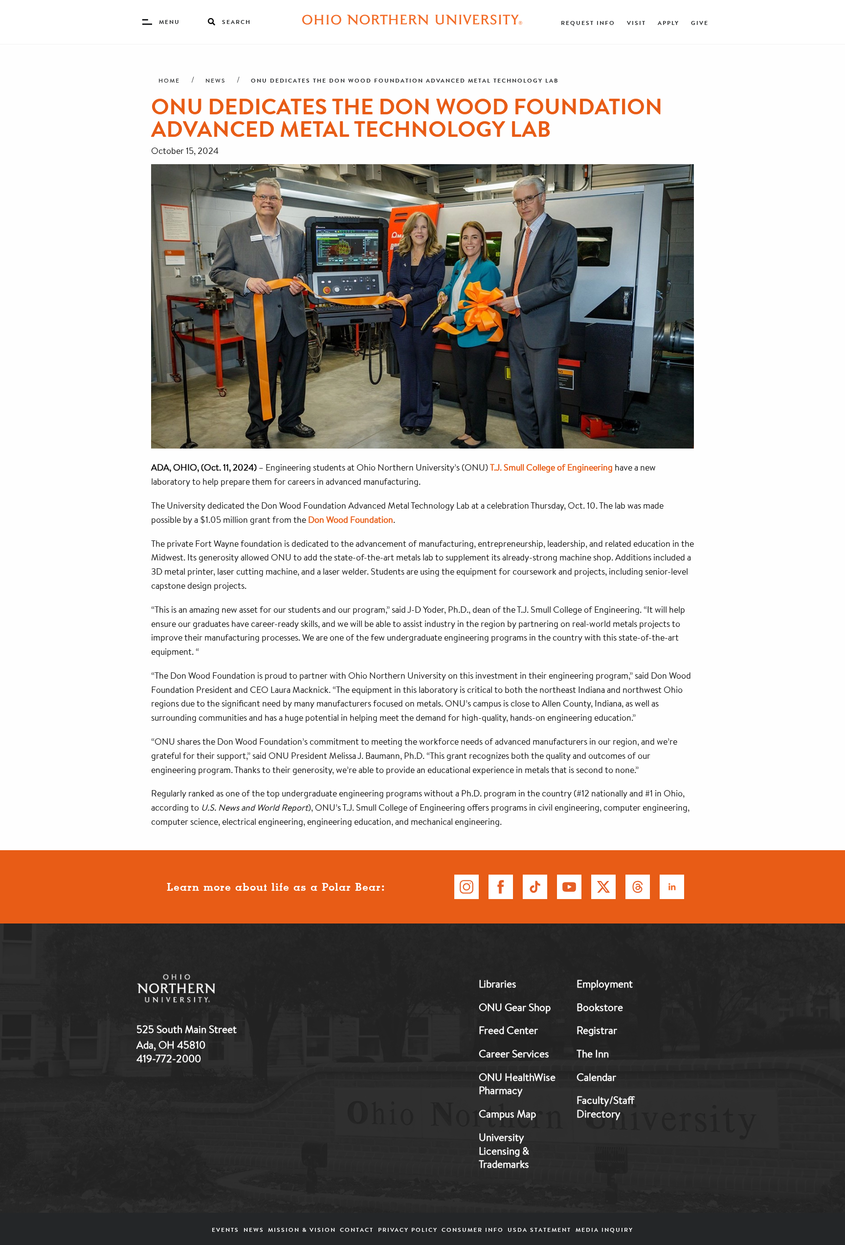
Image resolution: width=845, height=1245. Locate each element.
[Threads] (637, 887)
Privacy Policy (408, 1229)
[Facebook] (501, 887)
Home (169, 81)
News (215, 81)
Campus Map (507, 1113)
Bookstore (600, 1007)
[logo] (226, 990)
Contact (357, 1229)
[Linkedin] (672, 887)
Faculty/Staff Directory (605, 1106)
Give (700, 23)
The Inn (593, 1053)
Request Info (588, 23)
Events (225, 1229)
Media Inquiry (604, 1229)
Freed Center (508, 1030)
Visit (636, 23)
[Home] (412, 22)
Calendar (596, 1077)
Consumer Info (473, 1229)
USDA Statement (539, 1229)
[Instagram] (466, 887)
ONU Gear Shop (515, 1007)
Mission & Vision (302, 1229)
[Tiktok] (535, 887)
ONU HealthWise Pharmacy (517, 1083)
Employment (605, 983)
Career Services (514, 1053)
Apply (668, 23)
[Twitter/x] (603, 887)
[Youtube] (569, 887)
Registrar (597, 1030)
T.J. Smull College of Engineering (551, 467)
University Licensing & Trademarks (504, 1150)
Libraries (497, 983)
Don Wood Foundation (350, 519)
